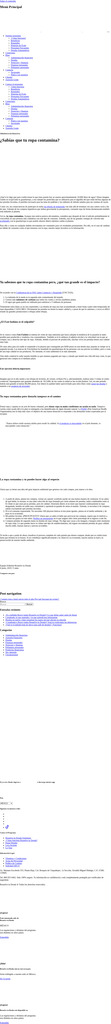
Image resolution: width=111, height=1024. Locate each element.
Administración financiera (22, 58)
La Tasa (8, 848)
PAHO (84, 409)
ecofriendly (5, 221)
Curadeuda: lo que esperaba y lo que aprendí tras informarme (31, 617)
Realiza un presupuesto (43, 518)
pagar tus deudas (98, 384)
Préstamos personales (20, 67)
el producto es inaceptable (70, 423)
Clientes (8, 77)
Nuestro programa (13, 36)
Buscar (3, 601)
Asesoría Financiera (13, 638)
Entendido (4, 937)
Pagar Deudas (11, 843)
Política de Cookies (13, 863)
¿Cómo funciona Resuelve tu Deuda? (21, 840)
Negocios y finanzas (19, 62)
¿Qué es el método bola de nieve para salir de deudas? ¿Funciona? (33, 625)
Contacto (9, 70)
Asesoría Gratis (12, 80)
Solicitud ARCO (12, 866)
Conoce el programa (14, 84)
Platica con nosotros (19, 75)
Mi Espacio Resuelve (29, 782)
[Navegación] (108, 31)
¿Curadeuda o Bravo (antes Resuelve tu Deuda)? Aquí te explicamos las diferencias (41, 622)
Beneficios (15, 40)
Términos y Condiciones (15, 858)
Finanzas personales (19, 65)
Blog (7, 55)
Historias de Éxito (18, 45)
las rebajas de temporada (54, 206)
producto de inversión (20, 386)
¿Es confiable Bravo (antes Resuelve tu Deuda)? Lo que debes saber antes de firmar (41, 615)
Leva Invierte (11, 845)
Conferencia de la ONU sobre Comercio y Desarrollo (39, 292)
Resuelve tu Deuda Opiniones (18, 838)
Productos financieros (14, 650)
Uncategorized (11, 655)
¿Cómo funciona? (18, 38)
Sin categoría (11, 652)
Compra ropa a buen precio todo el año (17, 599)
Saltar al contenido (8, 1)
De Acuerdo (5, 979)
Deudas (14, 60)
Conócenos (10, 53)
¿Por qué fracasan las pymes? (46, 599)
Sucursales (15, 72)
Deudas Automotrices (20, 50)
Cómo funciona (17, 87)
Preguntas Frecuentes (20, 48)
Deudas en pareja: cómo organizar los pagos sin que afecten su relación (35, 620)
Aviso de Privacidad (14, 861)
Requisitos (15, 43)
